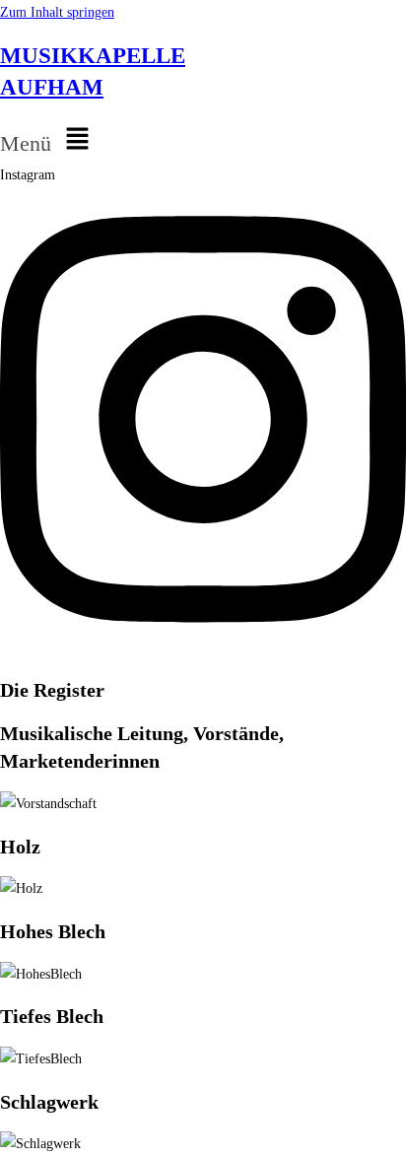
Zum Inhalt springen (57, 12)
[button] (203, 140)
